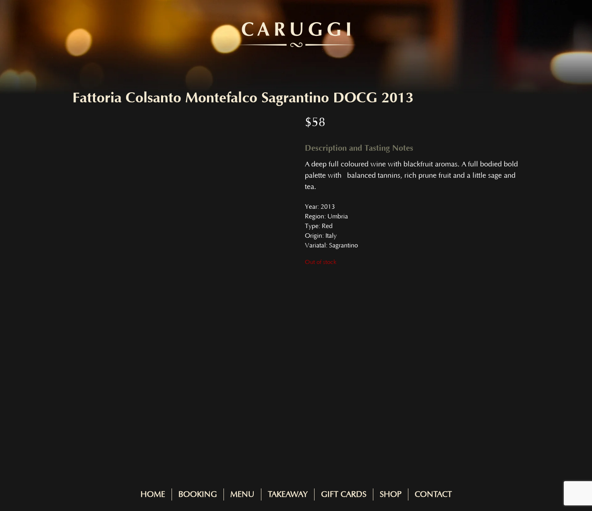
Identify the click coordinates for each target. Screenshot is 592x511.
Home (153, 494)
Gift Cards (343, 494)
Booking (197, 494)
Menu (242, 494)
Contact (433, 494)
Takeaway (288, 494)
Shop (391, 494)
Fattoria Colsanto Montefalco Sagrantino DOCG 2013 (243, 97)
